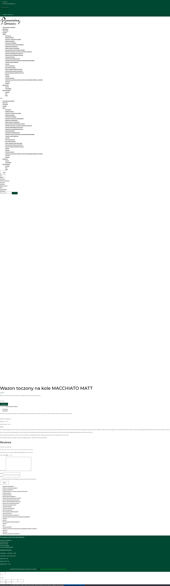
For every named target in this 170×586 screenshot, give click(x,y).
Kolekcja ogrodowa (9, 41)
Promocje (7, 81)
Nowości (7, 83)
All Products (8, 35)
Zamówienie (8, 88)
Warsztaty (5, 29)
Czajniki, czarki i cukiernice (11, 62)
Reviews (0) (5, 410)
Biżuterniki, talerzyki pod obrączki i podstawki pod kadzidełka (19, 60)
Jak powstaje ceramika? (9, 27)
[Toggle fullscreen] (15, 581)
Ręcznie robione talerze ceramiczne (14, 71)
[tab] (86, 409)
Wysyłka (7, 92)
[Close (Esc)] (3, 581)
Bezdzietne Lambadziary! (11, 46)
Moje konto (6, 85)
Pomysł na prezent (9, 78)
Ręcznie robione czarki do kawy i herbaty (15, 50)
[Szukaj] (4, 10)
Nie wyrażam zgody (71, 585)
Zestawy (7, 76)
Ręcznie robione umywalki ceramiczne (14, 72)
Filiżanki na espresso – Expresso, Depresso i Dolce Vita (18, 51)
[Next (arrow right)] (9, 583)
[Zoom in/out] (20, 581)
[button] (33, 98)
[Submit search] (15, 193)
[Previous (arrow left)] (3, 583)
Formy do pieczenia (10, 65)
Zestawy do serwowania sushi (12, 58)
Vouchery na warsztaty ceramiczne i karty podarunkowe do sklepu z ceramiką (23, 79)
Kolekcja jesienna (9, 37)
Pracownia (5, 30)
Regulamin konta (3, 185)
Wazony (7, 74)
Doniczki (7, 64)
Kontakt (5, 32)
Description (5, 409)
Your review (3, 470)
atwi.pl (38, 569)
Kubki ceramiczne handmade (12, 48)
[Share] (9, 581)
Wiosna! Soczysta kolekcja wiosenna (14, 55)
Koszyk (7, 86)
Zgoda (65, 585)
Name (1, 473)
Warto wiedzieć (7, 90)
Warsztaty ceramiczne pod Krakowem (14, 44)
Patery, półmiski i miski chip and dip (13, 69)
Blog (6, 95)
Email (1, 476)
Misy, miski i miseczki (10, 67)
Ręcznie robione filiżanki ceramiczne (14, 53)
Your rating (3, 455)
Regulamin (2, 184)
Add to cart (4, 404)
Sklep (4, 34)
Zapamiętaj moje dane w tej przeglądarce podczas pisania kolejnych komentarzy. (19, 479)
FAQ (6, 93)
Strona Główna (3, 189)
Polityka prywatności (4, 180)
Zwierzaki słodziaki (9, 57)
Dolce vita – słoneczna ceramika (13, 39)
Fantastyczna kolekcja (10, 43)
